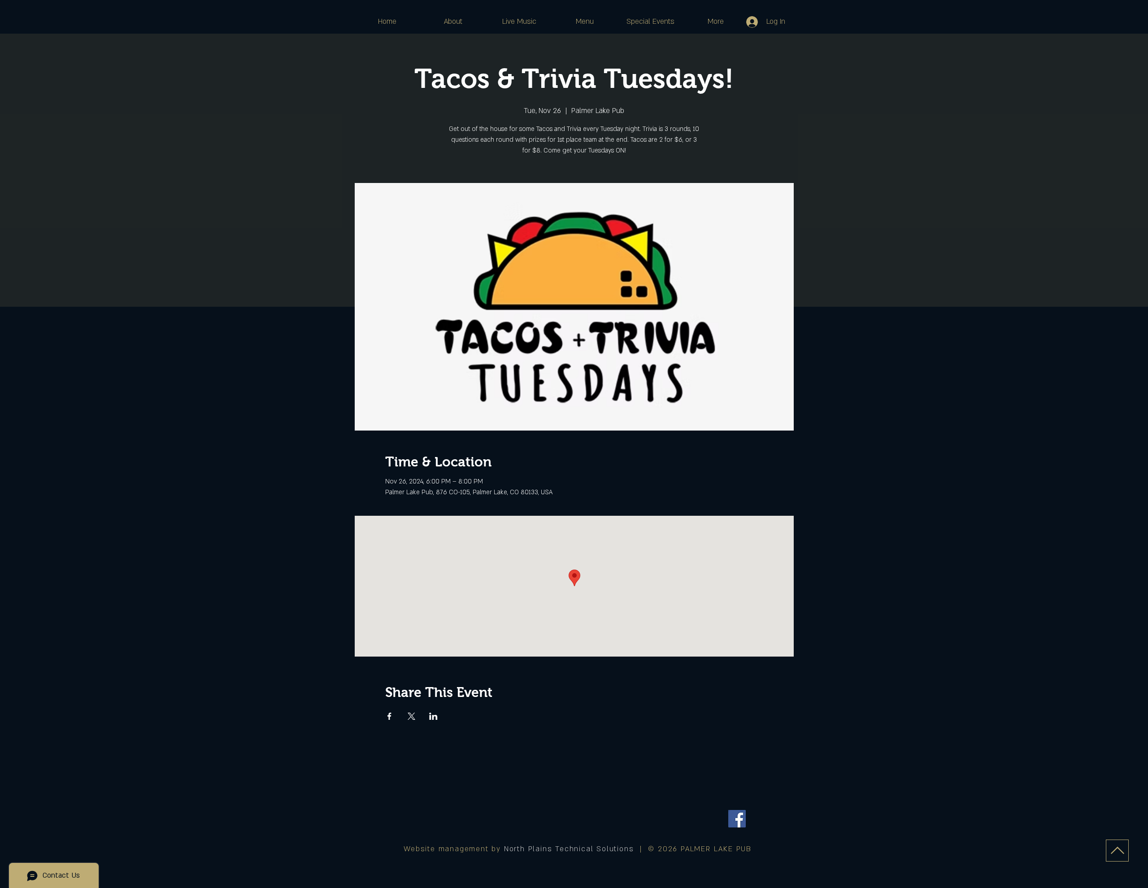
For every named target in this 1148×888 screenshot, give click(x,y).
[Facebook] (737, 818)
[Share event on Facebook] (389, 716)
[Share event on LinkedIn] (433, 716)
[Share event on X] (411, 716)
